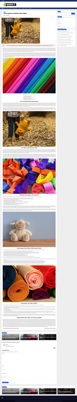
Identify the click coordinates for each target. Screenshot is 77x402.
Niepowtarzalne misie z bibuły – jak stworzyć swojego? (29, 99)
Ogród (19, 8)
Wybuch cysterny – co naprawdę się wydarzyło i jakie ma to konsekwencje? (29, 337)
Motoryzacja (15, 8)
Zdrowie (23, 8)
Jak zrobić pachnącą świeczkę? (63, 45)
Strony (26, 8)
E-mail (3, 369)
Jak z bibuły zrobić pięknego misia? (27, 96)
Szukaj (59, 11)
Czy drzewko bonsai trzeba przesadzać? (64, 34)
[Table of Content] (34, 94)
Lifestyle (11, 8)
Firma (7, 8)
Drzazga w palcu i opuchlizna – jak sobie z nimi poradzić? (47, 337)
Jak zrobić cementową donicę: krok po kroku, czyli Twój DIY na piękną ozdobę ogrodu (11, 337)
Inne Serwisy (30, 8)
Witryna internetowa (4, 373)
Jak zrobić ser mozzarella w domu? (65, 31)
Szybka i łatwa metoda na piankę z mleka (49, 328)
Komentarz (3, 353)
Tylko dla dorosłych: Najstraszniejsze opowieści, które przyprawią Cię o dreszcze (65, 392)
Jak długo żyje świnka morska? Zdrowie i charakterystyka (11, 328)
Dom (4, 8)
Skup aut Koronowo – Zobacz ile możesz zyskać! (65, 37)
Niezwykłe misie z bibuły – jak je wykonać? (28, 97)
